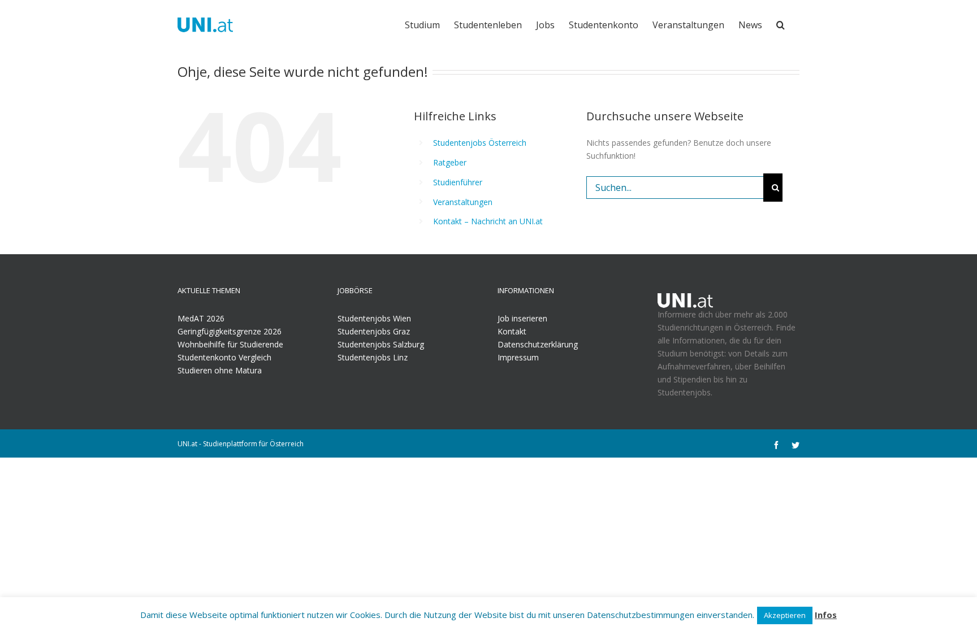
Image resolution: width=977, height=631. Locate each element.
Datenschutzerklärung (538, 344)
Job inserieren (522, 318)
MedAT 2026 (201, 318)
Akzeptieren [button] (785, 615)
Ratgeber (449, 162)
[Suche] (780, 23)
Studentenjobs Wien (374, 318)
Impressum (518, 357)
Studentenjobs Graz (374, 331)
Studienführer (457, 182)
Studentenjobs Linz (373, 357)
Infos (826, 614)
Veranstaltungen (462, 202)
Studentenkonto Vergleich (224, 357)
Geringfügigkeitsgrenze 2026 (230, 331)
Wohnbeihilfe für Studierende (230, 344)
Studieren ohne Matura (220, 370)
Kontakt (512, 331)
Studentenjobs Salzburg (381, 344)
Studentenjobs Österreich (479, 142)
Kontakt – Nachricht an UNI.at (488, 221)
